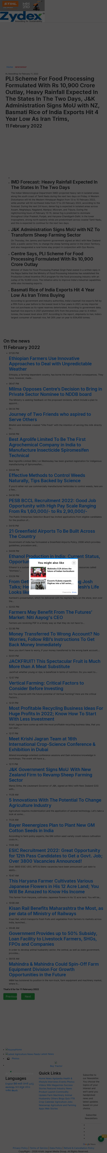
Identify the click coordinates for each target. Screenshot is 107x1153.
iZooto (74, 592)
